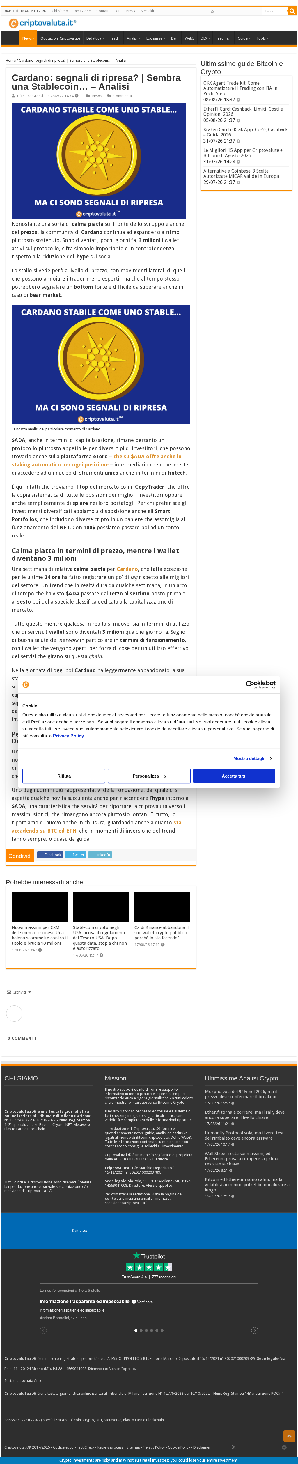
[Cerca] (292, 11)
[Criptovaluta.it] (11, 37)
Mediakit (147, 11)
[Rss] (212, 11)
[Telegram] (286, 1447)
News (97, 96)
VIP (117, 11)
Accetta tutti (234, 775)
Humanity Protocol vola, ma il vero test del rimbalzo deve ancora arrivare (244, 1135)
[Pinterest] (231, 11)
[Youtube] (244, 11)
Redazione (82, 11)
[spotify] (257, 11)
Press (130, 11)
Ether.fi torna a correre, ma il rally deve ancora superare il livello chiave (245, 1115)
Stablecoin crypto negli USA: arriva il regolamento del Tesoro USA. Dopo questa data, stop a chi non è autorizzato (100, 938)
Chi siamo (60, 11)
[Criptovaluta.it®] (149, 23)
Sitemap (133, 1447)
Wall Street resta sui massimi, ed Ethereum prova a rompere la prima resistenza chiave (241, 1159)
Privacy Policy (68, 735)
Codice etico (63, 1447)
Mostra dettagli (249, 758)
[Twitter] (225, 11)
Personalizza (146, 775)
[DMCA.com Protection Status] (209, 1420)
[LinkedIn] (237, 11)
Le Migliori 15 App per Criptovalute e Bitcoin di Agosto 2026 (243, 153)
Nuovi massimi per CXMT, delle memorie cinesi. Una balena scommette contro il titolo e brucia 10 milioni (40, 935)
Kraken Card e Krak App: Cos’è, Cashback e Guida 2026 (245, 132)
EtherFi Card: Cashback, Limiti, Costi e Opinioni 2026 (243, 111)
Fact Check (85, 1447)
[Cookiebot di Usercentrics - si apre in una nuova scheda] (250, 684)
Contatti (102, 11)
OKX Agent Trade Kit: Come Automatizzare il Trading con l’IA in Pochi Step (240, 88)
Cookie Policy (179, 1447)
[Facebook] (218, 11)
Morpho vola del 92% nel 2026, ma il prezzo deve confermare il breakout (241, 1094)
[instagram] (250, 11)
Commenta (122, 96)
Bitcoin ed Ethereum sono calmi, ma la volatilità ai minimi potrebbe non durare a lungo (247, 1185)
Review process (110, 1447)
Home (11, 60)
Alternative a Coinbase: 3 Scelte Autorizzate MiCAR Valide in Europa (241, 173)
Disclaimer (202, 1447)
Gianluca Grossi (30, 96)
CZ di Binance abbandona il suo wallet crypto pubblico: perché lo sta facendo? (161, 932)
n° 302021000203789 (237, 1358)
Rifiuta (64, 775)
